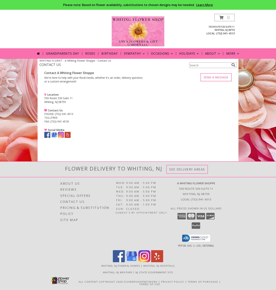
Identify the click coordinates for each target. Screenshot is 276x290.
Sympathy (132, 53)
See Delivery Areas (187, 169)
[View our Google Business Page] (54, 137)
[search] (233, 65)
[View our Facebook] (47, 137)
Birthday (109, 53)
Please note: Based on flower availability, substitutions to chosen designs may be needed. (138, 5)
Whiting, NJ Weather (117, 272)
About (210, 53)
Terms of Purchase (203, 281)
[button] (224, 17)
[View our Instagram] (61, 137)
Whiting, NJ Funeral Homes (120, 265)
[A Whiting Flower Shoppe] (138, 31)
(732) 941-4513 (225, 33)
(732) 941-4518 (59, 121)
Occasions (160, 53)
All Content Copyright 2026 (101, 281)
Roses (90, 53)
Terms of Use (149, 284)
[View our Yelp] (68, 137)
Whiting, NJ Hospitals (159, 265)
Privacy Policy (172, 281)
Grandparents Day (62, 53)
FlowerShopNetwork (141, 281)
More (230, 53)
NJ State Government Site (154, 272)
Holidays (187, 53)
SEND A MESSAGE (216, 77)
